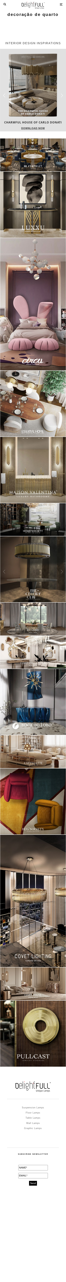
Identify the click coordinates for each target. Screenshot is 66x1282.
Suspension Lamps (33, 1107)
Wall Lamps (33, 1123)
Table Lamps (33, 1117)
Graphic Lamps (33, 1128)
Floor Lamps (33, 1112)
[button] (61, 95)
